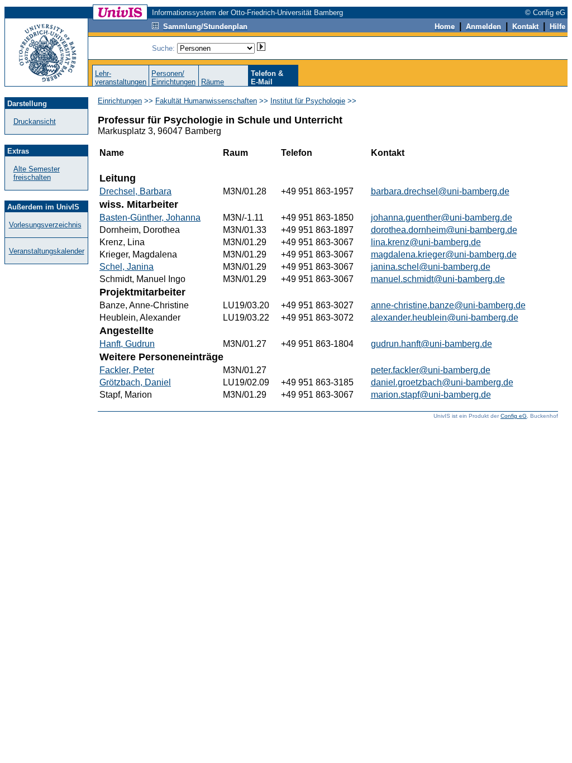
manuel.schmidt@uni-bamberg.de (438, 279)
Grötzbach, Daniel (135, 382)
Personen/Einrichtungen (173, 77)
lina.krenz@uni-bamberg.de (426, 242)
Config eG (513, 416)
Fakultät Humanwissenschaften (206, 101)
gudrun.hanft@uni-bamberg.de (431, 344)
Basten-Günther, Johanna (150, 217)
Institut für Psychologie (307, 101)
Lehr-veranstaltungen (120, 77)
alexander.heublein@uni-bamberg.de (444, 317)
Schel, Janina (126, 266)
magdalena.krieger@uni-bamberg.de (444, 254)
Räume (212, 82)
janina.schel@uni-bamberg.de (430, 266)
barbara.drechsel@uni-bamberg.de (440, 191)
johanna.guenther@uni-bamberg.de (441, 217)
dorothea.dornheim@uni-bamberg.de (444, 230)
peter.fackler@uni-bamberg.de (430, 370)
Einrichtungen (120, 101)
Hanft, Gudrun (127, 344)
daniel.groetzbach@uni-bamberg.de (442, 382)
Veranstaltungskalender (46, 251)
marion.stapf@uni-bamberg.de (431, 394)
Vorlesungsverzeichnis (45, 225)
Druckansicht (34, 121)
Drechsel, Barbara (135, 191)
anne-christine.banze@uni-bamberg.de (448, 305)
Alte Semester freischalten (36, 173)
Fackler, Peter (126, 370)
